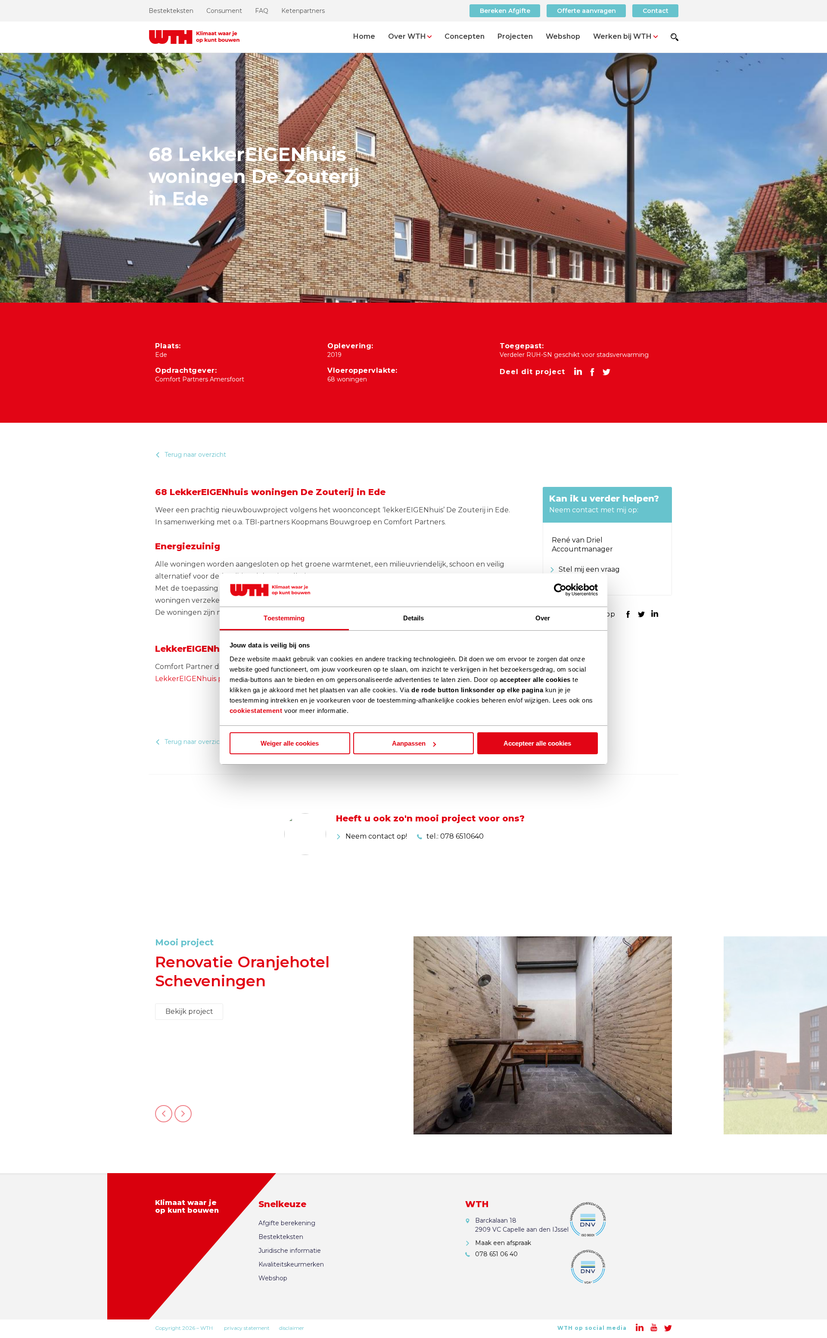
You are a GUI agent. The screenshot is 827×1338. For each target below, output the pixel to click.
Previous (163, 1118)
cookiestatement (256, 710)
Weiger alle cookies (290, 743)
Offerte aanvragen (586, 11)
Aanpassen (409, 743)
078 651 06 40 (580, 582)
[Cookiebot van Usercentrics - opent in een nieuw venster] (560, 590)
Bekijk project (189, 1030)
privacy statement (247, 1328)
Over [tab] (542, 618)
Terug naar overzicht (195, 454)
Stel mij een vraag (588, 569)
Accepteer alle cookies (537, 743)
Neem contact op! (376, 836)
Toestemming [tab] (284, 618)
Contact (655, 11)
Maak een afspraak (503, 1243)
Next (183, 1118)
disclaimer (291, 1328)
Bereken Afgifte (505, 11)
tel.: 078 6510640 (455, 836)
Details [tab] (413, 618)
